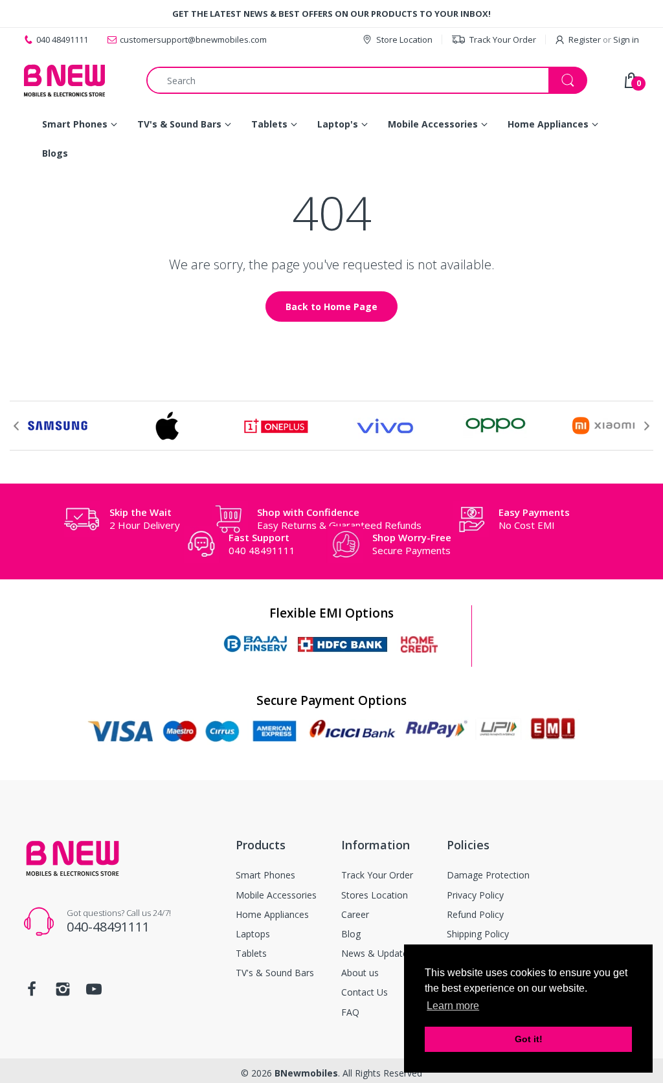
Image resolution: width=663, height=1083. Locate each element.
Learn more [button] (453, 1005)
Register (584, 39)
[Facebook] (31, 992)
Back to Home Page (331, 306)
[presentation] (16, 426)
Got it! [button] (529, 1039)
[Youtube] (94, 992)
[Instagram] (63, 992)
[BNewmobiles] (64, 80)
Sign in (626, 39)
